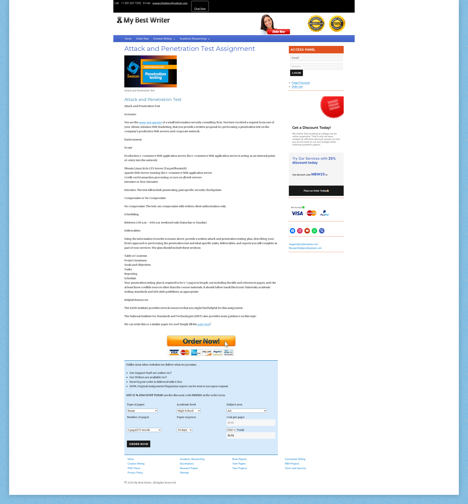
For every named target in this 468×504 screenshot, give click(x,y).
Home (128, 38)
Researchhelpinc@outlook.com (305, 248)
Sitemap (184, 472)
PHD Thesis (134, 468)
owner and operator (150, 122)
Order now (297, 86)
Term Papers (239, 463)
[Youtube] (307, 230)
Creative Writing (162, 38)
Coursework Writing (295, 459)
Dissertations (187, 463)
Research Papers (189, 468)
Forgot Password (301, 82)
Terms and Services (295, 468)
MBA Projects (292, 463)
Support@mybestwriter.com (303, 244)
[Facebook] (292, 230)
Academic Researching (193, 38)
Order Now (142, 38)
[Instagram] (299, 230)
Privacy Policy (135, 472)
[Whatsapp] (314, 230)
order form (203, 324)
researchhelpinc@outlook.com (170, 3)
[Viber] (321, 230)
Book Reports (239, 459)
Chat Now (200, 8)
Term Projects (239, 468)
